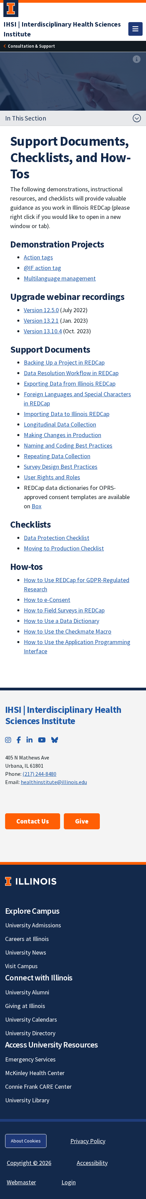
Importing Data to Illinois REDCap (66, 414)
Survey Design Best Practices (60, 466)
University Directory (30, 1033)
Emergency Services (30, 1059)
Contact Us (32, 821)
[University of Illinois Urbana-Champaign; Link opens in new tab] (10, 10)
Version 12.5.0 (41, 310)
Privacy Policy (87, 1141)
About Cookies (26, 1141)
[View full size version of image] (137, 59)
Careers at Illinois (27, 939)
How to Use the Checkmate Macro (67, 631)
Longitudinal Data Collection (60, 424)
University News (25, 952)
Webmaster (21, 1182)
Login (68, 1182)
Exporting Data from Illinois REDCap (69, 383)
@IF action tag (42, 268)
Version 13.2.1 (41, 320)
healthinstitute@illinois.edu (54, 782)
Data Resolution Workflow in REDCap (71, 373)
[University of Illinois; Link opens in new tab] (30, 881)
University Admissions (33, 925)
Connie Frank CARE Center (38, 1086)
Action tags (38, 257)
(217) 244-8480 (39, 773)
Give (82, 821)
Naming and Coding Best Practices (68, 445)
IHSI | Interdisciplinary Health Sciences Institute (63, 715)
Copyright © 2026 (29, 1163)
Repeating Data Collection (57, 456)
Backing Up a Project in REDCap (64, 362)
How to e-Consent (47, 600)
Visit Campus (21, 966)
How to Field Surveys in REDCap (64, 610)
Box (36, 506)
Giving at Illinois (25, 1006)
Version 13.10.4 (43, 331)
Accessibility (92, 1163)
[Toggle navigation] (135, 29)
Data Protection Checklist (56, 538)
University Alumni (27, 992)
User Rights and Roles (52, 477)
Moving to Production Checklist (64, 548)
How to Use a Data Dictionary (61, 621)
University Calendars (31, 1019)
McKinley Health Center (35, 1073)
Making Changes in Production (62, 435)
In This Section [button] (25, 118)
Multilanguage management (60, 278)
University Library (27, 1100)
